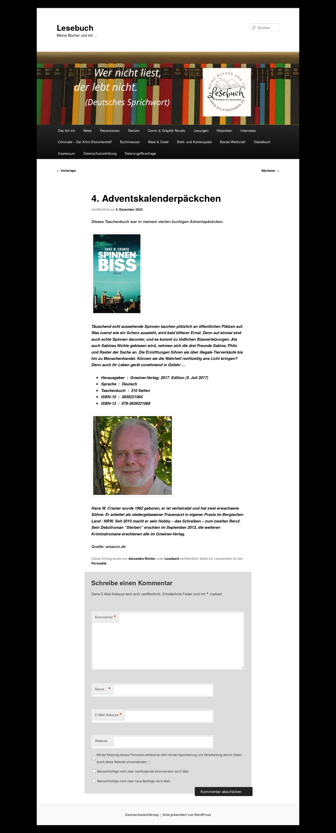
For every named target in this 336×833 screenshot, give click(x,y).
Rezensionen (110, 130)
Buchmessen (130, 141)
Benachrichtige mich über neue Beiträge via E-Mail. (134, 781)
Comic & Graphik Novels (166, 130)
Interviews (248, 130)
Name (103, 689)
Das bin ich (66, 130)
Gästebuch (262, 141)
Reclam (134, 130)
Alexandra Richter (142, 558)
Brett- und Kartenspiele (194, 141)
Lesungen (201, 130)
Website (101, 740)
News (87, 130)
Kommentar (105, 617)
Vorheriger (66, 170)
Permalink (99, 563)
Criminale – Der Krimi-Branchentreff (85, 141)
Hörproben (224, 130)
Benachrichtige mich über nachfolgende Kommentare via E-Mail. (143, 771)
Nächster (270, 170)
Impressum (66, 153)
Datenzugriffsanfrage (140, 153)
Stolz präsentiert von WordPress (186, 814)
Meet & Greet (158, 141)
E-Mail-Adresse (108, 715)
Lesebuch (75, 27)
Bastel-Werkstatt (232, 141)
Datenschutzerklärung (100, 153)
